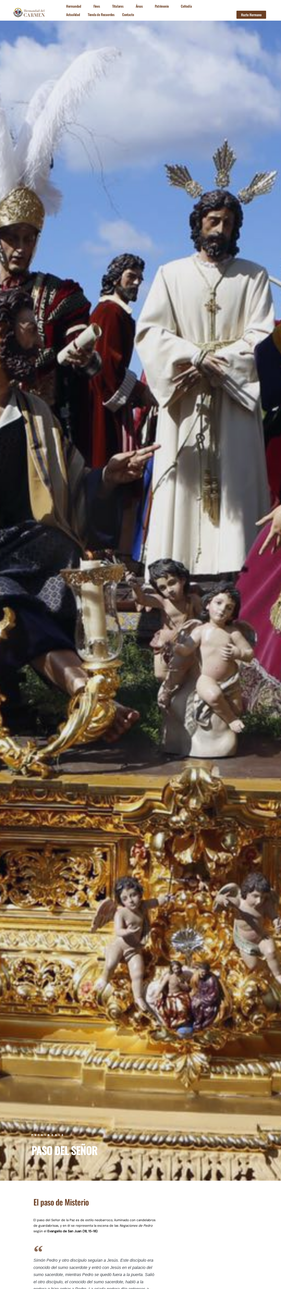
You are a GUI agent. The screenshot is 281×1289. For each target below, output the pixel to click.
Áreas (139, 6)
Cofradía (186, 6)
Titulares (117, 6)
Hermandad (73, 6)
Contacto (128, 14)
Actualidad (73, 14)
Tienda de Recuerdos (101, 14)
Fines (96, 6)
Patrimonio (162, 6)
